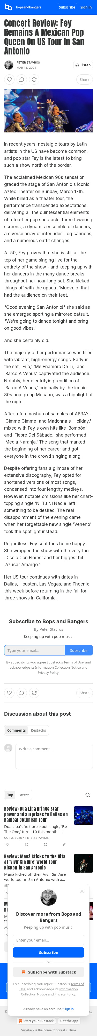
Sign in (86, 7)
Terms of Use (74, 662)
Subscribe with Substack (52, 972)
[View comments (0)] (22, 79)
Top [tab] (10, 795)
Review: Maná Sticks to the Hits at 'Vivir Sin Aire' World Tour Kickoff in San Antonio (34, 862)
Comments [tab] (16, 730)
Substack (27, 1030)
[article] (48, 827)
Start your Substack (39, 1021)
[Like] (9, 79)
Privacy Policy (65, 994)
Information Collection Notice (58, 667)
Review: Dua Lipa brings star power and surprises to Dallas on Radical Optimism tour (36, 814)
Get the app (69, 1021)
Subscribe (67, 7)
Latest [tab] (23, 795)
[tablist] (26, 730)
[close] (82, 891)
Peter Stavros (28, 62)
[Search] (88, 795)
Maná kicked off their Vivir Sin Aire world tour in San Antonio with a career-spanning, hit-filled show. (35, 877)
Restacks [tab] (38, 730)
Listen (85, 65)
